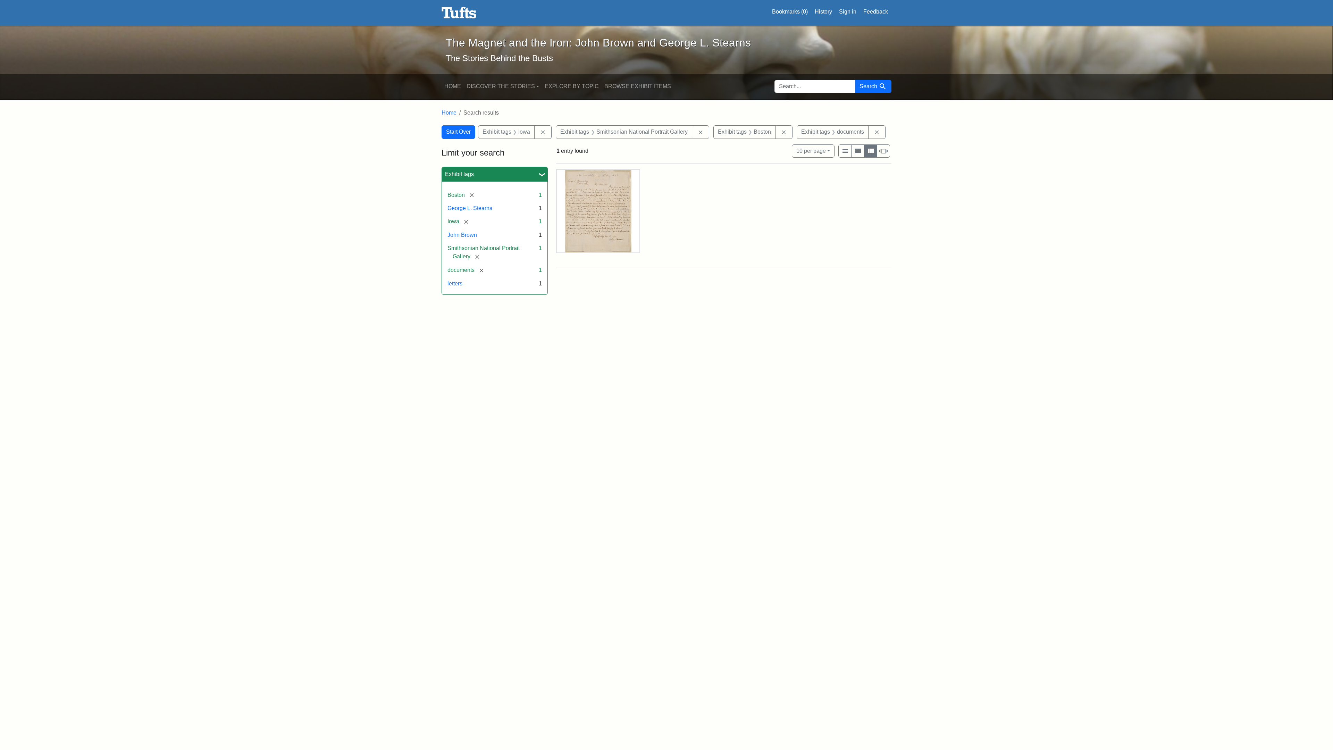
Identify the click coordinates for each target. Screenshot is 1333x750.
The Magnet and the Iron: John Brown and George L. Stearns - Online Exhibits (459, 12)
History (823, 12)
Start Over (458, 132)
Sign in (847, 12)
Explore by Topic (572, 86)
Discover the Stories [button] (501, 86)
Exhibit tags (459, 174)
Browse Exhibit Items (637, 86)
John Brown (462, 235)
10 (811, 151)
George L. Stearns (469, 208)
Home (452, 86)
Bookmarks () (790, 12)
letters (454, 283)
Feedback (875, 12)
